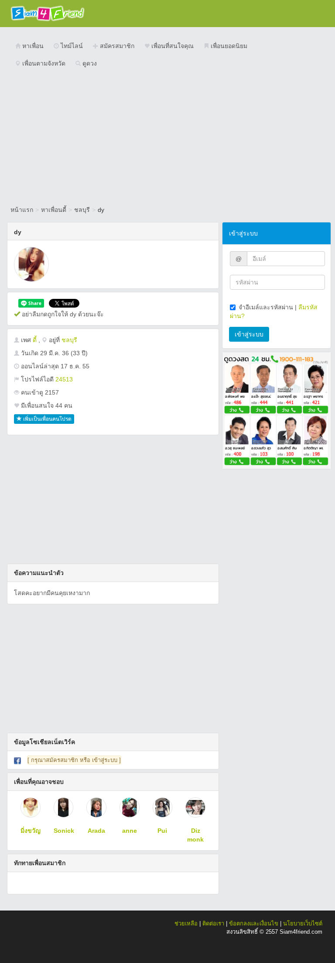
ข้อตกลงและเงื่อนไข (253, 923)
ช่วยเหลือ (186, 923)
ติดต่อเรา (213, 923)
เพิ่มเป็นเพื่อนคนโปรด (47, 419)
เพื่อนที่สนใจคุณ (172, 45)
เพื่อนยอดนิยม (228, 45)
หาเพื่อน (32, 45)
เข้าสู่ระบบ (249, 334)
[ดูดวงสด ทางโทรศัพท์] (276, 409)
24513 (64, 379)
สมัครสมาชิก (116, 45)
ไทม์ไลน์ (71, 45)
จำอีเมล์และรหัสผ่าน (266, 307)
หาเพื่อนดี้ (53, 209)
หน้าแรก (21, 209)
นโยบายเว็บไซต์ (302, 923)
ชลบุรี (82, 209)
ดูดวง (89, 63)
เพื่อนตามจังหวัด (43, 63)
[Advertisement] (167, 137)
